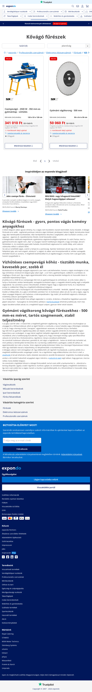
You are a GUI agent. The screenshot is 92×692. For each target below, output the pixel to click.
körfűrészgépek (53, 302)
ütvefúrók (6, 355)
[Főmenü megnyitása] (3, 6)
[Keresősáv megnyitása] (72, 6)
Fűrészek (7, 408)
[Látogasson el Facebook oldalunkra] (7, 557)
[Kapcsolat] (77, 6)
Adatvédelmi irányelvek (71, 454)
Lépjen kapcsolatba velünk (46, 479)
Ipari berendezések (11, 392)
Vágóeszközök (9, 384)
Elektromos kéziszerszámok (15, 412)
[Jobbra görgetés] (89, 24)
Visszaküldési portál (46, 487)
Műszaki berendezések (13, 388)
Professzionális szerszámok (15, 416)
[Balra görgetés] (3, 24)
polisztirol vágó (55, 358)
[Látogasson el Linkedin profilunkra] (12, 557)
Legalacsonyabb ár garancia (18, 133)
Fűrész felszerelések (12, 397)
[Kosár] (87, 6)
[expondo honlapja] (5, 52)
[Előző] (40, 161)
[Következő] (49, 161)
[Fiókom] (82, 6)
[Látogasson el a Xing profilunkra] (16, 557)
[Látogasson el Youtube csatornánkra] (3, 557)
